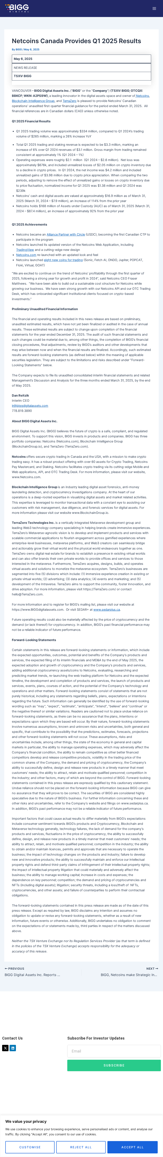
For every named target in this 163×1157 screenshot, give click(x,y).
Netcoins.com (26, 255)
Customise (30, 1147)
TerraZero (69, 101)
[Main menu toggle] (154, 8)
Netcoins (142, 96)
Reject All (81, 1147)
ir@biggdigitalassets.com (30, 406)
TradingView (25, 250)
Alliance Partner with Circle (66, 234)
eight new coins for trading (63, 260)
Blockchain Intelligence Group (33, 101)
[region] (81, 1136)
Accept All (132, 1147)
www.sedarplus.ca (106, 610)
